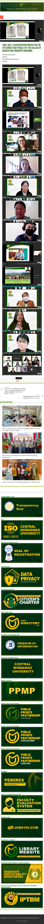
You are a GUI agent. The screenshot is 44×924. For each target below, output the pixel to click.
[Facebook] (18, 921)
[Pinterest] (23, 921)
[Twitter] (21, 921)
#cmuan (4, 61)
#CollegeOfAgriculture (9, 54)
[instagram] (27, 921)
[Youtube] (25, 921)
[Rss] (17, 921)
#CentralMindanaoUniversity (10, 59)
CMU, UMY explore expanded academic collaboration (21, 482)
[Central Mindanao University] (22, 6)
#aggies (4, 57)
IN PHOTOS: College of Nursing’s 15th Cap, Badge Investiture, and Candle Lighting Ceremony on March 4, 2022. (14, 390)
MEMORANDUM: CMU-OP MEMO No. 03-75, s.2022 (31, 396)
